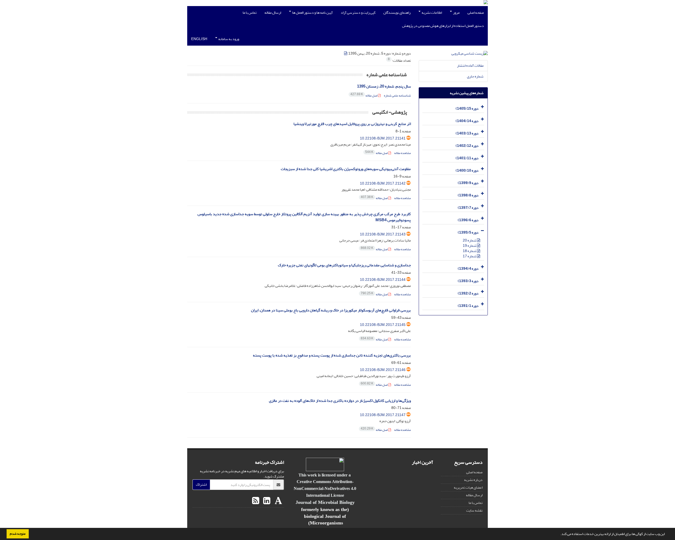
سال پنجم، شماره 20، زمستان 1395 (384, 86)
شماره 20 (470, 240)
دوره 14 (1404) (467, 120)
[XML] (346, 53)
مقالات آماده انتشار (470, 65)
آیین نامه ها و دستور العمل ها (312, 12)
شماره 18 (470, 250)
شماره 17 (470, 256)
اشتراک (201, 484)
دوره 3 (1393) (468, 281)
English (199, 38)
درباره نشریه (473, 479)
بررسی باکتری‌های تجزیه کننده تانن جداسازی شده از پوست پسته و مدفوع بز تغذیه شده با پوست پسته (332, 355)
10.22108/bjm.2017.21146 (383, 369)
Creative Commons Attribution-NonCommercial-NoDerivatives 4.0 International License (325, 488)
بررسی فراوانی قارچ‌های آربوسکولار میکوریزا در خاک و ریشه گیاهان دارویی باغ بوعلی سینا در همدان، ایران (331, 310)
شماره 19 (470, 245)
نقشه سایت (474, 510)
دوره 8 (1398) (468, 195)
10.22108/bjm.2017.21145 (383, 324)
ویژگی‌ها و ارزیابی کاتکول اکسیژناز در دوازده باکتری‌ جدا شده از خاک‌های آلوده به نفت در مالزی (340, 400)
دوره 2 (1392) (468, 293)
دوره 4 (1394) (468, 268)
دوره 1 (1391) (468, 305)
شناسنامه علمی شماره (397, 96)
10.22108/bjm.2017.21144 (383, 279)
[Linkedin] (266, 500)
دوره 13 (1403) (467, 133)
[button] (559, 534)
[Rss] (256, 500)
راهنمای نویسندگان (397, 12)
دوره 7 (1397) (468, 207)
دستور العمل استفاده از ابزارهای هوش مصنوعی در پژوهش (443, 25)
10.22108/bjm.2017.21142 (383, 183)
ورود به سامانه (228, 38)
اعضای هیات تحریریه (468, 487)
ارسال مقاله (272, 12)
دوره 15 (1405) (467, 108)
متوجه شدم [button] (18, 534)
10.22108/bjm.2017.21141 (383, 138)
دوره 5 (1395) (468, 232)
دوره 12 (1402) (467, 145)
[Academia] (278, 500)
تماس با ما (250, 12)
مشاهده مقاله (402, 153)
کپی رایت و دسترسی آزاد (358, 12)
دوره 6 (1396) (468, 220)
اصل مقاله (364, 96)
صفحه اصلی (475, 12)
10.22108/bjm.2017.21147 (383, 414)
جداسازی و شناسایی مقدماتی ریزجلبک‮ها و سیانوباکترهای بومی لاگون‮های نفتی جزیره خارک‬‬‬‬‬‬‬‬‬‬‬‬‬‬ (344, 265)
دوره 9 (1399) (468, 182)
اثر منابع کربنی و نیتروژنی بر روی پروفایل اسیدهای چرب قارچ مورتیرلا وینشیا (352, 124)
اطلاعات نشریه (431, 12)
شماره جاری (475, 76)
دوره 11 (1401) (467, 158)
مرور (456, 12)
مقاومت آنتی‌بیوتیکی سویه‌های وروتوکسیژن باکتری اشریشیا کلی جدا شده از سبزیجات (346, 169)
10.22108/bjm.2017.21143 (383, 234)
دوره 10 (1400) (467, 170)
